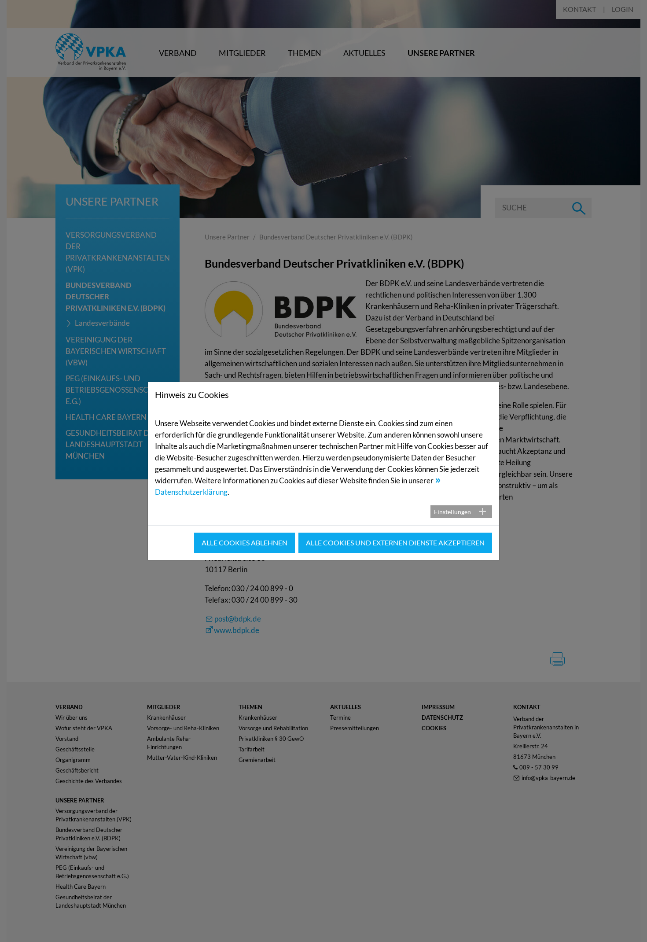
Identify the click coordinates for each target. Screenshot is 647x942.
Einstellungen (452, 511)
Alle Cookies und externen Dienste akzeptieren (395, 542)
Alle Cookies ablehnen (244, 542)
